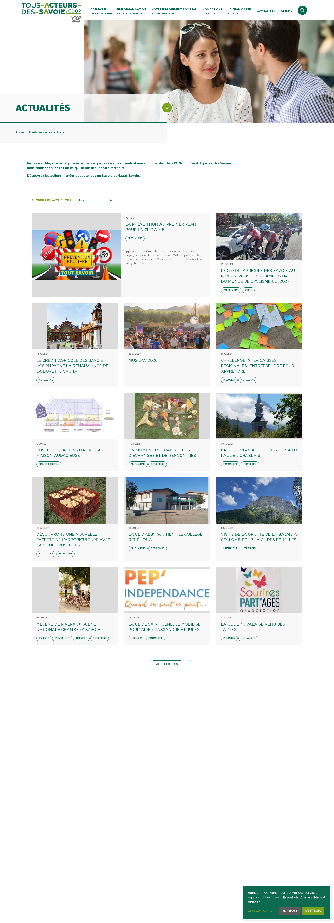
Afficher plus (167, 664)
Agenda (286, 11)
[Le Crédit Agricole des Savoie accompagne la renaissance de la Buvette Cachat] (75, 326)
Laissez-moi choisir (262, 910)
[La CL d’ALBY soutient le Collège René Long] (167, 500)
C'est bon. (313, 910)
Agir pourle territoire (101, 11)
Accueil (20, 132)
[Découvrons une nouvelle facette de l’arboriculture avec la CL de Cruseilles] (75, 500)
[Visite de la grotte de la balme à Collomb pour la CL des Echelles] (259, 500)
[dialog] (286, 902)
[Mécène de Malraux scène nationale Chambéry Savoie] (75, 590)
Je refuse (289, 910)
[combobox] (95, 200)
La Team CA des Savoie (240, 11)
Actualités (266, 11)
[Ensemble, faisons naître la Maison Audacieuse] (75, 416)
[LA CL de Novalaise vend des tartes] (259, 590)
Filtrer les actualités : (52, 200)
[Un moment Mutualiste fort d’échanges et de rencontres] (167, 416)
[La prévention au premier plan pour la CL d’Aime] (76, 255)
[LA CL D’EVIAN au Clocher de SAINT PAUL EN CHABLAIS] (259, 416)
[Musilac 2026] (167, 326)
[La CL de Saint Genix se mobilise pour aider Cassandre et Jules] (167, 590)
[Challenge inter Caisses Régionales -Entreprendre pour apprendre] (259, 326)
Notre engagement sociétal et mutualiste (174, 11)
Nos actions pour (212, 11)
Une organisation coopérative (131, 11)
